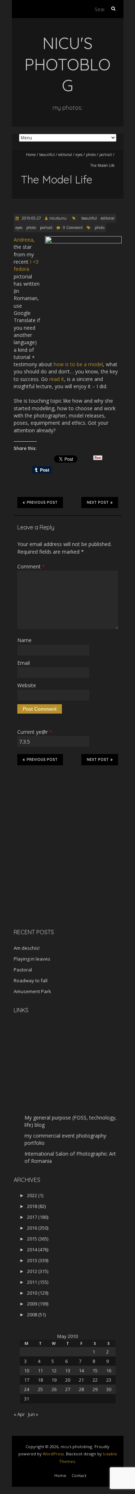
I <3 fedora (26, 265)
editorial (65, 154)
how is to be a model (78, 364)
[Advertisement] (59, 872)
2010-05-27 (31, 218)
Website (26, 685)
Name (24, 640)
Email (23, 662)
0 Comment (73, 227)
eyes (79, 154)
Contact (79, 1475)
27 (67, 1389)
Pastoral (23, 969)
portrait (105, 154)
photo (91, 154)
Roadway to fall (31, 980)
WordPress (53, 1453)
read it (56, 379)
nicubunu (58, 218)
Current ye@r (34, 731)
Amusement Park (32, 991)
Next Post (98, 502)
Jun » (33, 1414)
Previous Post (42, 502)
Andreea (23, 239)
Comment (31, 566)
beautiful (47, 154)
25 (40, 1389)
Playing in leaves (32, 959)
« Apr (19, 1414)
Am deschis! (27, 948)
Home (31, 154)
